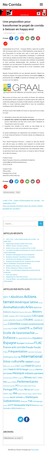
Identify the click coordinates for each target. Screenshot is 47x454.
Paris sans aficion (11, 275)
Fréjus (5, 352)
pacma (10, 382)
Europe (20, 343)
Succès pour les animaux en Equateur (18, 259)
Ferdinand (29, 343)
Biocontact (28, 312)
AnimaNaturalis (14, 307)
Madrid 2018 (14, 369)
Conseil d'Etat (7, 329)
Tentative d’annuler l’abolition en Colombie (20, 257)
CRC (31, 328)
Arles (29, 307)
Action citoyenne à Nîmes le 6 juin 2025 (18, 268)
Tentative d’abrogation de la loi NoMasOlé (20, 255)
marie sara (32, 369)
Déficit (37, 328)
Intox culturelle (14, 361)
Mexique (18, 373)
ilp (19, 356)
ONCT (34, 377)
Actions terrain (9, 192)
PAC (5, 381)
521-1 (6, 296)
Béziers (37, 311)
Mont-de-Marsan (8, 378)
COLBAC (28, 319)
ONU (40, 377)
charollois (19, 320)
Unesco (5, 405)
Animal (41, 303)
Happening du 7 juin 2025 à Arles (17, 277)
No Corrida (12, 4)
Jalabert (29, 361)
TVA (30, 400)
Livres (12, 366)
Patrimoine (6, 386)
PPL (15, 389)
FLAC (18, 192)
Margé (25, 369)
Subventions (11, 401)
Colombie (14, 323)
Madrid (29, 365)
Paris (14, 382)
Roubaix (20, 394)
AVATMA (37, 307)
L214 (8, 366)
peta (29, 386)
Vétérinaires (16, 408)
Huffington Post (10, 357)
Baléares (7, 312)
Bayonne (15, 312)
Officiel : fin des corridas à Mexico (17, 246)
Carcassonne (25, 316)
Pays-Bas (12, 386)
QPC (32, 390)
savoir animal (16, 397)
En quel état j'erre (24, 338)
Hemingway (38, 352)
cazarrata (12, 320)
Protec (21, 390)
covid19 (23, 328)
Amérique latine (26, 302)
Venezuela (19, 404)
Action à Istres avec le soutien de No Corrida (20, 248)
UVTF (10, 405)
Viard (28, 404)
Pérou (27, 389)
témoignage (37, 401)
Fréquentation (17, 351)
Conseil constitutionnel (32, 323)
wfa (24, 408)
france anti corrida (14, 347)
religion (10, 394)
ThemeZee (35, 450)
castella (5, 320)
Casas (40, 315)
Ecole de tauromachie (19, 333)
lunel (23, 366)
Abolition (17, 297)
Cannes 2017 (14, 316)
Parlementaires (27, 381)
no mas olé (21, 378)
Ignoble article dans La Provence (17, 266)
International (32, 356)
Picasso (34, 386)
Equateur (37, 337)
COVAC (15, 328)
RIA (15, 393)
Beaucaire (22, 312)
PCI (17, 385)
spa (24, 397)
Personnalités (23, 386)
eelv (36, 333)
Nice (15, 377)
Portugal (8, 389)
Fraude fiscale (33, 347)
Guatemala (31, 352)
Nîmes (28, 377)
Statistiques (31, 396)
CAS (34, 315)
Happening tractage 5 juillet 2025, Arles (19, 244)
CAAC (5, 316)
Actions (21, 33)
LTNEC (17, 366)
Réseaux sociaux (27, 394)
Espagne (9, 343)
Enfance (9, 338)
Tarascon (23, 401)
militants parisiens (34, 373)
